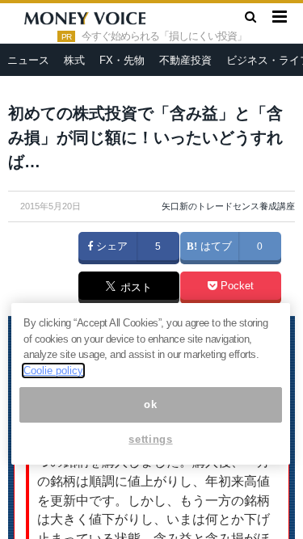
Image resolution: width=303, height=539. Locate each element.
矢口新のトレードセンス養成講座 (228, 206)
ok (150, 404)
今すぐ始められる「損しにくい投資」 (164, 36)
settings (150, 439)
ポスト (134, 288)
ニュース (28, 60)
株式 (74, 60)
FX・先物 (122, 60)
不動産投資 (185, 60)
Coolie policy (53, 370)
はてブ (214, 246)
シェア (110, 246)
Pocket (235, 286)
